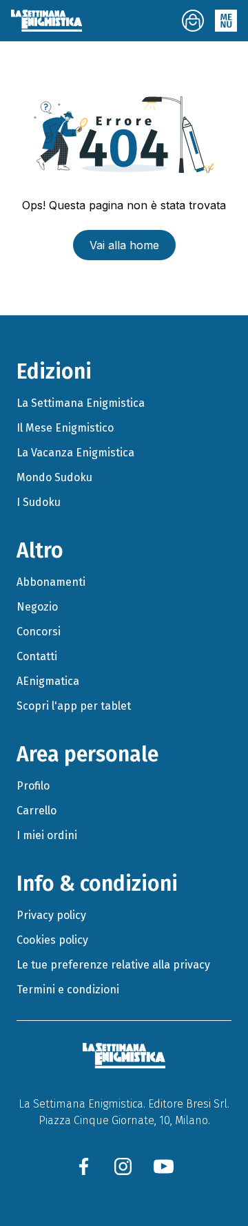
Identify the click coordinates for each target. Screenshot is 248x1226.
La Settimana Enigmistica (81, 403)
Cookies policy (52, 940)
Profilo (33, 785)
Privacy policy (51, 915)
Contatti (37, 656)
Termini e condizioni (68, 989)
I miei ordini (47, 835)
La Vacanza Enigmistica (75, 452)
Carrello (36, 810)
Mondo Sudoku (54, 477)
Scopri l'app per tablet (74, 705)
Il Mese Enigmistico (65, 427)
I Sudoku (39, 502)
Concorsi (39, 631)
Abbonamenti (51, 582)
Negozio (37, 606)
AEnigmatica (48, 681)
